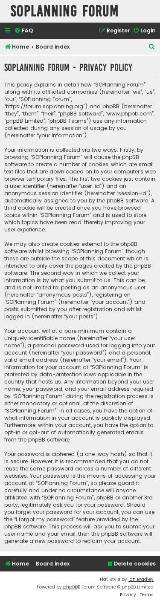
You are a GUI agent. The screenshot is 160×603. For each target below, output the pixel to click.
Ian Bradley (141, 579)
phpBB (70, 587)
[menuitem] (23, 31)
